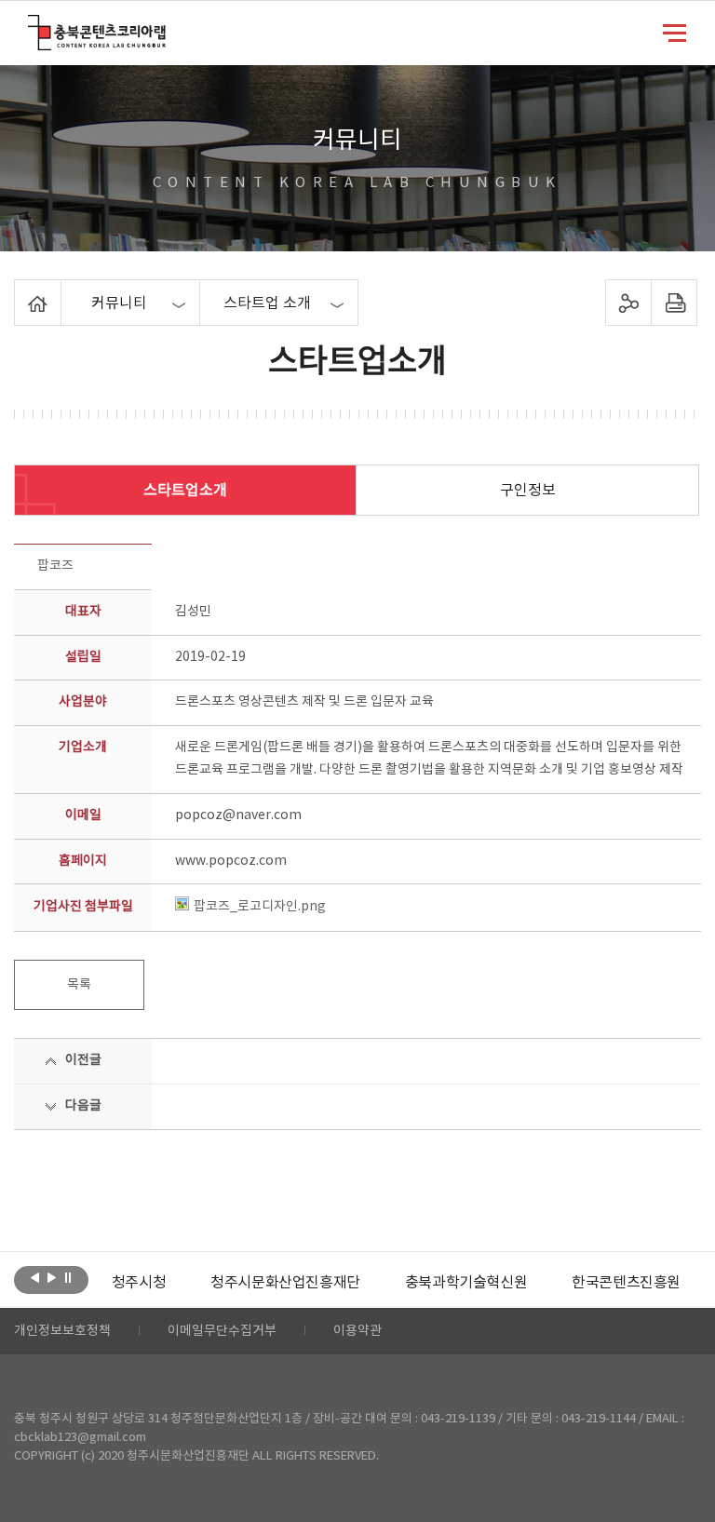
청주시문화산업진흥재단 (285, 1282)
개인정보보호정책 (62, 1331)
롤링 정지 (68, 1278)
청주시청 (139, 1282)
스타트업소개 (185, 490)
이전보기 (35, 1278)
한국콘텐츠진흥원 (626, 1282)
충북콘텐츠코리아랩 (32, 25)
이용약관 (357, 1331)
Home (19, 290)
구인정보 (528, 490)
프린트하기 (674, 302)
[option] (138, 1282)
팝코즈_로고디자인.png (260, 906)
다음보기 (52, 1278)
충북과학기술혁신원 (466, 1282)
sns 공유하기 (628, 302)
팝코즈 (55, 566)
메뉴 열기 (674, 31)
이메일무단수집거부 (222, 1331)
